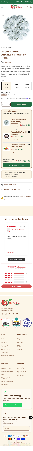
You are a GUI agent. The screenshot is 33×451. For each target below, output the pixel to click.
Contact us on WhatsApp (5, 351)
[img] (11, 226)
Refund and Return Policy (7, 373)
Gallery (19, 349)
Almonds (8, 62)
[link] (6, 123)
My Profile (20, 368)
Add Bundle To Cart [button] (16, 165)
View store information (11, 176)
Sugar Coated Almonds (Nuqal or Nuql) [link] (18, 120)
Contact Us (5, 346)
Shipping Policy (6, 378)
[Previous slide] (2, 242)
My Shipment (21, 372)
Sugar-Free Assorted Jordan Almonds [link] (18, 146)
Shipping (4, 95)
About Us (4, 342)
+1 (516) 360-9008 (23, 398)
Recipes (20, 342)
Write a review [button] (16, 286)
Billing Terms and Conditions (7, 383)
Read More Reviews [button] (16, 259)
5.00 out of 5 (21, 267)
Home (3, 339)
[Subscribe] (28, 428)
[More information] (31, 2)
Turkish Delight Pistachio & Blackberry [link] (19, 133)
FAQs (19, 346)
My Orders (20, 375)
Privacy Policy (6, 368)
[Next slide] (30, 242)
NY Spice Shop (18, 443)
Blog (18, 339)
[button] (2, 7)
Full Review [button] (10, 252)
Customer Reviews (7, 356)
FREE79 (27, 1)
